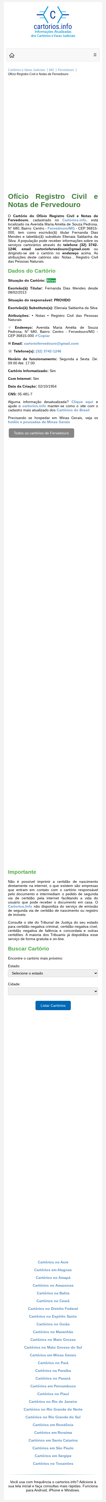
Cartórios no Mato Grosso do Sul (53, 1347)
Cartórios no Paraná (53, 1378)
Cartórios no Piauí (53, 1394)
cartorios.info (34, 406)
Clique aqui (82, 402)
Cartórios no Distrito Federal (53, 1309)
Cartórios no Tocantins (53, 1463)
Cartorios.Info (20, 906)
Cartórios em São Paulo (53, 1448)
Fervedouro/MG (61, 228)
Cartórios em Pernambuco (53, 1386)
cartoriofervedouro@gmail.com (51, 343)
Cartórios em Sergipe (53, 1456)
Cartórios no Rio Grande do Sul (53, 1417)
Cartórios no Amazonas (53, 1285)
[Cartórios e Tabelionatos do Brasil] (12, 56)
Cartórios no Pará (53, 1363)
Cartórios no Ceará (53, 1301)
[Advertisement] (53, 133)
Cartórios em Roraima (53, 1432)
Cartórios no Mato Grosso (53, 1340)
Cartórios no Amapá (53, 1278)
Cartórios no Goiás (53, 1324)
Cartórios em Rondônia (53, 1425)
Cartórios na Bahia (53, 1293)
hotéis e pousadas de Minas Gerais (39, 422)
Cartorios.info (74, 220)
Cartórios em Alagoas (53, 1270)
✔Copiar (42, 336)
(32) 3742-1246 (48, 351)
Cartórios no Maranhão (53, 1332)
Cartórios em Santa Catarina (53, 1440)
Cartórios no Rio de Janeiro (53, 1401)
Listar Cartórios (53, 1005)
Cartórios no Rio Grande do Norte (53, 1409)
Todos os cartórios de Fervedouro (41, 433)
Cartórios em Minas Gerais (53, 1355)
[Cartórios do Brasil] (53, 37)
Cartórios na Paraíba (53, 1371)
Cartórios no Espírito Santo (53, 1316)
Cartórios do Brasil (73, 410)
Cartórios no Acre (53, 1262)
